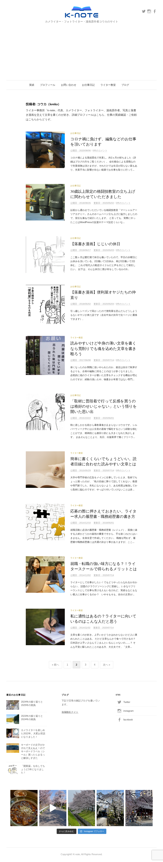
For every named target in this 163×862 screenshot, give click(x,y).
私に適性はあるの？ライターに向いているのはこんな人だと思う (103, 618)
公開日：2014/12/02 (80, 575)
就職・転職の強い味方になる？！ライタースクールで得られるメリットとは (103, 566)
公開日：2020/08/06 (80, 150)
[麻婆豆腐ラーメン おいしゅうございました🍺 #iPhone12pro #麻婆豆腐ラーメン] (24, 808)
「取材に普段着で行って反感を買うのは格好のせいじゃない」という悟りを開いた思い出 (103, 406)
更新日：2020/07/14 (104, 360)
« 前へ (55, 664)
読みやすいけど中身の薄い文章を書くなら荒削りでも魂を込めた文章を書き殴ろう (103, 348)
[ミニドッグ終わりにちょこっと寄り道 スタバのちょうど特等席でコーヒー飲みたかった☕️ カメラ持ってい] (139, 808)
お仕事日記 (88, 85)
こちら (100, 114)
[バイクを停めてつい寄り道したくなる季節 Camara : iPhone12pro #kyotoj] (81, 808)
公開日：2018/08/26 (80, 203)
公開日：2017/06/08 (80, 360)
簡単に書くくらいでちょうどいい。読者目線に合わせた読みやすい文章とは (105, 461)
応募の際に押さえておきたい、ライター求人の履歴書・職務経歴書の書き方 (103, 514)
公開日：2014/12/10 (80, 522)
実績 (31, 85)
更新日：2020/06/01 (104, 418)
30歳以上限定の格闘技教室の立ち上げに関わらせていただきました (102, 194)
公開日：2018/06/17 (80, 250)
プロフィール (47, 85)
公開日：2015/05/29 (80, 470)
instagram (128, 711)
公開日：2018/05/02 (80, 304)
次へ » (106, 664)
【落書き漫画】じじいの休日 (95, 243)
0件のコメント (100, 150)
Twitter (126, 702)
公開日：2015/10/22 (80, 418)
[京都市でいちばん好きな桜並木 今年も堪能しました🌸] (52, 808)
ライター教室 (108, 85)
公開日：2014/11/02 (80, 627)
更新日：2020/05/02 (104, 203)
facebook (128, 719)
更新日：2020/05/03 (104, 250)
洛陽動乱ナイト (70, 712)
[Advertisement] (81, 48)
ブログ (125, 85)
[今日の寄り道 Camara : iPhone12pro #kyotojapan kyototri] (110, 808)
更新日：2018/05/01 (104, 522)
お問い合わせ (68, 85)
